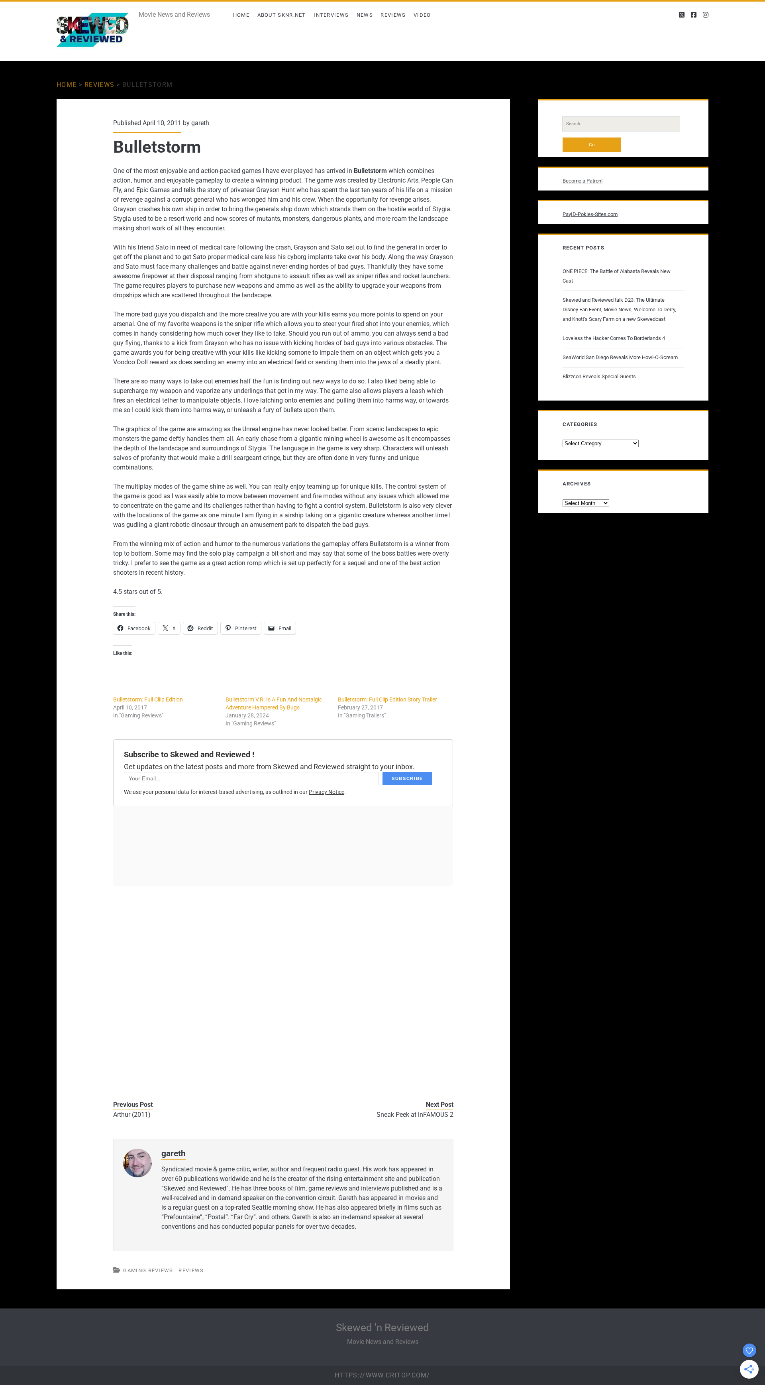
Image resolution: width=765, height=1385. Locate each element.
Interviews (331, 15)
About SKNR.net (281, 15)
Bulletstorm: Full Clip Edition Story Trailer (387, 699)
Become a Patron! (582, 181)
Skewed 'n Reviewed (382, 1328)
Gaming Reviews (148, 1270)
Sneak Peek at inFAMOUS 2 (415, 1114)
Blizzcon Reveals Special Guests (599, 376)
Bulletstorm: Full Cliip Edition (148, 699)
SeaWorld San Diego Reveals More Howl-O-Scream (620, 357)
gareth (200, 123)
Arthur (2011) (132, 1114)
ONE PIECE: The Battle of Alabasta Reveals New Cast (617, 276)
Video (422, 15)
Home (241, 15)
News (365, 15)
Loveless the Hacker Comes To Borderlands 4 (614, 338)
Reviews (393, 15)
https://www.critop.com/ (382, 1375)
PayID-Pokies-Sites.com (590, 214)
